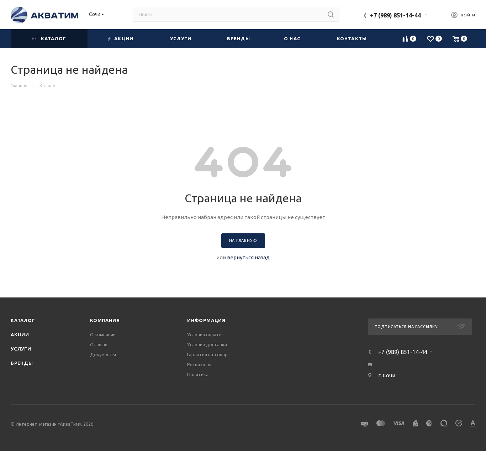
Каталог (23, 320)
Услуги (21, 348)
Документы (103, 354)
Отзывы (99, 344)
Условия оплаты (205, 334)
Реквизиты (199, 364)
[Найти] (330, 14)
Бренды (22, 363)
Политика (197, 374)
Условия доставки (207, 344)
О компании (103, 334)
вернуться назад (248, 257)
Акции (20, 334)
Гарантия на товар (207, 354)
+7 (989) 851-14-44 (395, 15)
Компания (105, 320)
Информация (206, 320)
